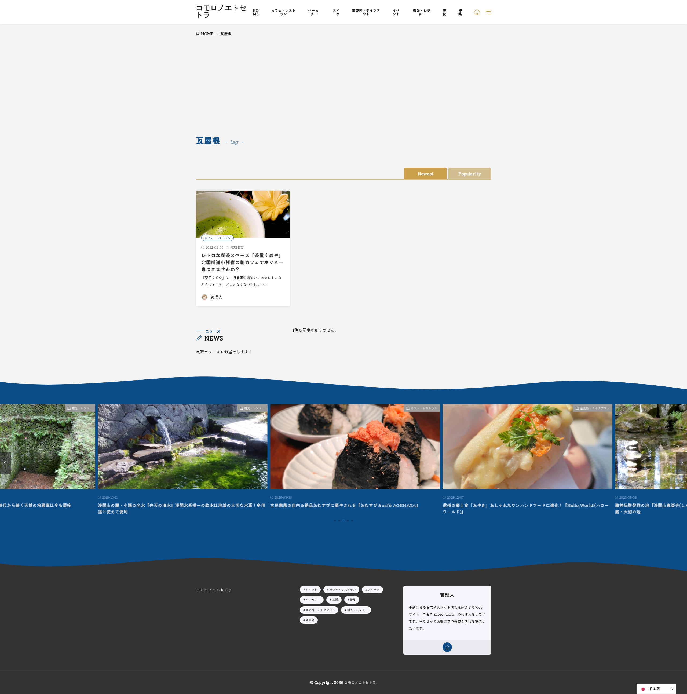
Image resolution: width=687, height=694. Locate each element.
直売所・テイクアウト (366, 12)
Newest (425, 173)
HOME (256, 12)
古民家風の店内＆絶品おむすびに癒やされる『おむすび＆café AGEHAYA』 (334, 505)
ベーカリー (313, 12)
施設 (444, 12)
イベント (396, 12)
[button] (5, 463)
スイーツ (335, 12)
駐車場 (309, 620)
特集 (460, 12)
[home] (447, 647)
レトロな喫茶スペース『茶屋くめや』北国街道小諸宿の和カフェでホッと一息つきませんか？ (242, 262)
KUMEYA (238, 247)
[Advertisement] (343, 77)
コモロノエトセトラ (221, 12)
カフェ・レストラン (283, 12)
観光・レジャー (421, 12)
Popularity (469, 173)
